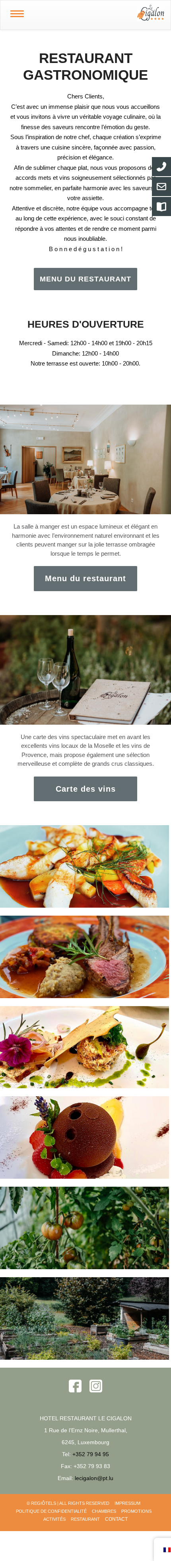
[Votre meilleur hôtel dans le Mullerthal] (102, 12)
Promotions (136, 1511)
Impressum (127, 1503)
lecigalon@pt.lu (94, 1478)
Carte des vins (86, 788)
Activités (54, 1519)
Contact (116, 1519)
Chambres (104, 1511)
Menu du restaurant (85, 578)
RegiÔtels (43, 1503)
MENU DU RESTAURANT (85, 279)
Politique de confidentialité (51, 1511)
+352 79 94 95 (90, 1454)
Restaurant (85, 1519)
